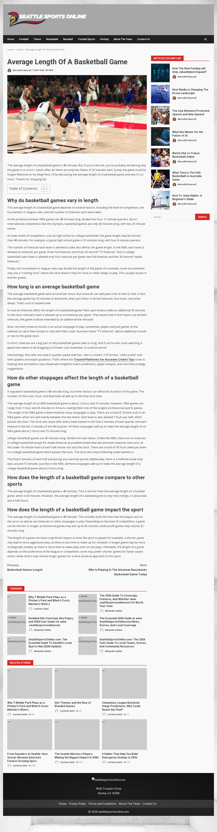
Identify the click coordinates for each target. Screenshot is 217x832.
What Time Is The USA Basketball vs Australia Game (160, 179)
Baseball (68, 39)
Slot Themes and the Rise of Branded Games (77, 683)
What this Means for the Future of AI (160, 136)
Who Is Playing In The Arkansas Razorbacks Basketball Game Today (117, 569)
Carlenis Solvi (41, 608)
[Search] (205, 39)
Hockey (104, 39)
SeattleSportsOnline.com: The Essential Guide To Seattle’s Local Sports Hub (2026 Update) (16, 645)
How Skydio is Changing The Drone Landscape (160, 94)
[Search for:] (173, 217)
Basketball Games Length (25, 567)
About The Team (123, 39)
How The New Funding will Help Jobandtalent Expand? (160, 73)
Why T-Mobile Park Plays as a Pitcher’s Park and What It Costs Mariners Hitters (16, 603)
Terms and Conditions (102, 804)
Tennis (37, 39)
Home (10, 39)
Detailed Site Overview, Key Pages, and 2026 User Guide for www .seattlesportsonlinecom (16, 624)
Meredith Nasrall (21, 70)
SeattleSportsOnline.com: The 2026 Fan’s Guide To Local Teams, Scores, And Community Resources (87, 645)
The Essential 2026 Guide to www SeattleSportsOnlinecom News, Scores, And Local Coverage (87, 624)
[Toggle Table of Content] (42, 189)
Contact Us (143, 39)
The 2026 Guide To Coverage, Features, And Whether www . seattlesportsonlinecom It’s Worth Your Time (87, 603)
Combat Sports (86, 39)
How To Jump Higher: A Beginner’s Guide (160, 200)
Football (23, 39)
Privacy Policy (77, 804)
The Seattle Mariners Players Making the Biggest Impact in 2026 (77, 734)
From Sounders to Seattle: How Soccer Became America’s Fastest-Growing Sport (29, 734)
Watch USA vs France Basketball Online (160, 157)
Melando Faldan (113, 610)
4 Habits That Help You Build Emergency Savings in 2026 (124, 734)
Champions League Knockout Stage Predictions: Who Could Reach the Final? (124, 683)
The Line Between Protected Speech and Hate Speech (160, 115)
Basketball (52, 39)
